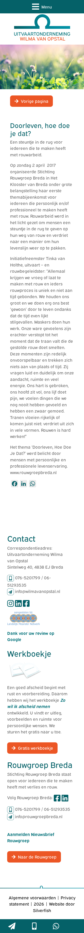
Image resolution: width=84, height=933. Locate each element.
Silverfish (42, 910)
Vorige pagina (34, 101)
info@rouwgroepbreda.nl (38, 816)
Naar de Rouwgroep (37, 856)
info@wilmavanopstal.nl (37, 591)
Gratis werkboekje (35, 748)
